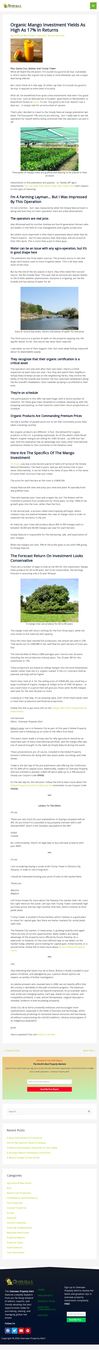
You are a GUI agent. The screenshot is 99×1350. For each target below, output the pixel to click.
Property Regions (16, 1237)
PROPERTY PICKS (46, 1301)
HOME (41, 1289)
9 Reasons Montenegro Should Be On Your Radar (32, 1147)
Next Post (89, 1050)
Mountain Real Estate (18, 1232)
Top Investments (16, 1252)
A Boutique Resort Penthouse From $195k (28, 1152)
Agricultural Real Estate (23, 35)
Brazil (36, 101)
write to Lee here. (46, 1034)
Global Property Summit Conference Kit (31, 785)
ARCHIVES (43, 1315)
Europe (10, 1212)
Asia (9, 1188)
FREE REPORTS (45, 1295)
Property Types (15, 1242)
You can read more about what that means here (50, 185)
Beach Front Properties (19, 1192)
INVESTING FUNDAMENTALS (47, 1308)
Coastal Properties (16, 1207)
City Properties (15, 1202)
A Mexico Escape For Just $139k (23, 1157)
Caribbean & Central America (22, 1197)
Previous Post (11, 1050)
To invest (15, 463)
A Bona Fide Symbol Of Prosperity (24, 1137)
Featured (41, 35)
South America (14, 1247)
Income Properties (16, 1222)
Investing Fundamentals (19, 1227)
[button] (49, 1315)
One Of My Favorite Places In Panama (26, 1142)
